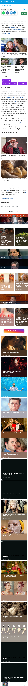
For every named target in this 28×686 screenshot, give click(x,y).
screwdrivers (18, 29)
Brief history (6, 80)
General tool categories (9, 83)
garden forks (12, 27)
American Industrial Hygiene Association (13, 186)
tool (12, 21)
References (22, 83)
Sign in (24, 13)
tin (18, 97)
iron (16, 101)
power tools (7, 33)
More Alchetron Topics (7, 198)
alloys (21, 97)
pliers (13, 29)
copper (14, 97)
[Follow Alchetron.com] (14, 333)
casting (8, 97)
